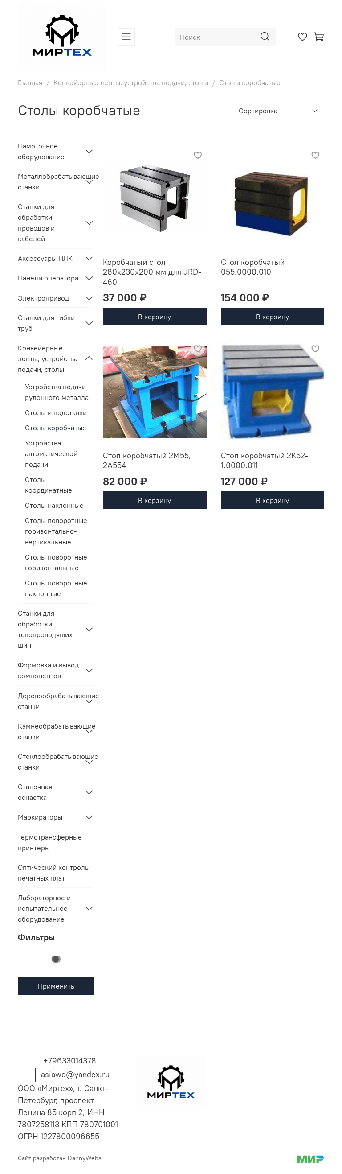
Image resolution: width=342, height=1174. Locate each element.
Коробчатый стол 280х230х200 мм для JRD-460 (152, 272)
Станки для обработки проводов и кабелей (36, 222)
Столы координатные (48, 484)
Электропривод (43, 297)
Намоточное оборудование (41, 151)
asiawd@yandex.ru (75, 1074)
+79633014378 (69, 1060)
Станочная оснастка (35, 792)
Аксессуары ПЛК (45, 258)
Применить (56, 985)
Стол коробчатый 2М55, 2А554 (147, 460)
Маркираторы (40, 816)
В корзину (154, 316)
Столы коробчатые (55, 427)
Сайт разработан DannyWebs (60, 1158)
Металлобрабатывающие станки (49, 181)
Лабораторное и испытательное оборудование (44, 908)
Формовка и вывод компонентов (48, 670)
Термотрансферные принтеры (50, 842)
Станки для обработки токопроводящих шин (45, 629)
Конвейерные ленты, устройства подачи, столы (130, 82)
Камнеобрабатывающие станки (49, 731)
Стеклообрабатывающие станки (49, 761)
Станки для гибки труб (46, 323)
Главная (30, 82)
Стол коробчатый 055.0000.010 (253, 267)
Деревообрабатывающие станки (49, 701)
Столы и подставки (56, 412)
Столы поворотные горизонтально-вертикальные (56, 531)
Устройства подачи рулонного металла (57, 392)
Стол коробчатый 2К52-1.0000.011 (264, 460)
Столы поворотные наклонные (56, 588)
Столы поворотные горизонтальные (56, 562)
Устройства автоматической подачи (51, 453)
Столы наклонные (54, 505)
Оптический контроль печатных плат (53, 872)
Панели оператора (48, 277)
